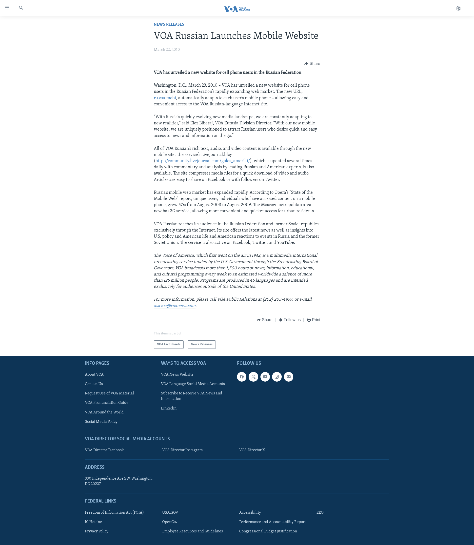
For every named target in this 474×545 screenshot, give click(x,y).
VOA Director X (252, 450)
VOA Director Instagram (182, 450)
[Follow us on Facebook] (241, 377)
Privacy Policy (96, 531)
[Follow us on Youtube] (265, 377)
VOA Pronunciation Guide (106, 403)
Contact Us (94, 384)
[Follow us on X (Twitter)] (253, 377)
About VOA (94, 375)
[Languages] (458, 8)
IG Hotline (93, 522)
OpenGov (170, 522)
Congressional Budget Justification (268, 531)
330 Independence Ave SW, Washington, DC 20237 (119, 481)
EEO (320, 513)
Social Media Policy (101, 422)
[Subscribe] (288, 377)
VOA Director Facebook (104, 450)
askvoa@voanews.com (175, 306)
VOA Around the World (104, 412)
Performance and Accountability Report (272, 522)
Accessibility (250, 513)
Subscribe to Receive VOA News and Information (191, 396)
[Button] (312, 63)
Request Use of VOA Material (109, 394)
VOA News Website (177, 375)
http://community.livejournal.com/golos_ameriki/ (203, 161)
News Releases (169, 24)
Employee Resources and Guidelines (192, 531)
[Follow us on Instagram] (276, 377)
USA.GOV (170, 513)
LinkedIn (169, 408)
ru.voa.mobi (165, 98)
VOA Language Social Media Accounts (193, 384)
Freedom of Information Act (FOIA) (114, 513)
